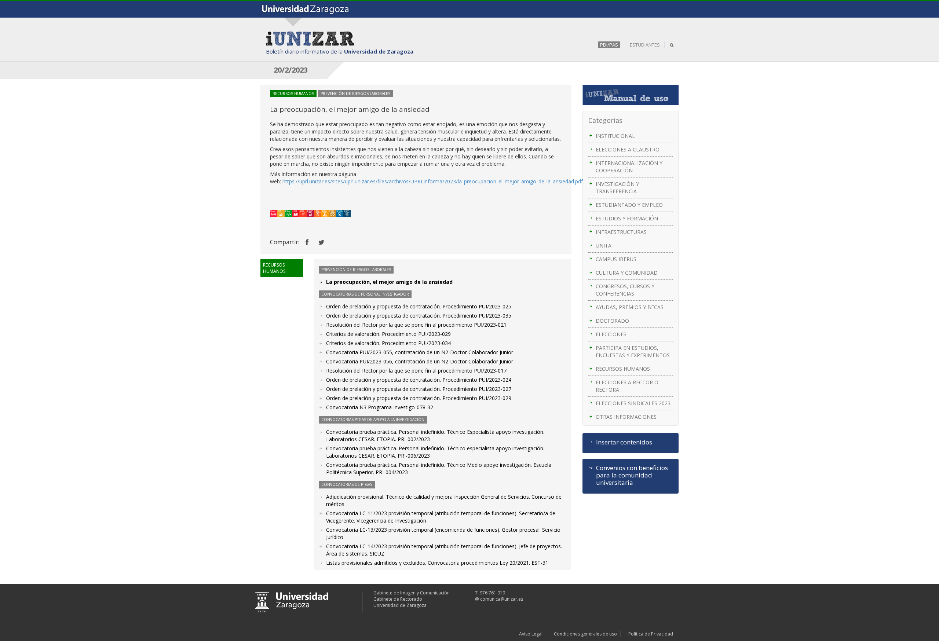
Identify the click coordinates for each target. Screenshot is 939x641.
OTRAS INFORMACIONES (626, 416)
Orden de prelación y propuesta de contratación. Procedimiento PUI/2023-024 (418, 379)
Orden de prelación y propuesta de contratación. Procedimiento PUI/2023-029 (418, 398)
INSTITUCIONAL (615, 135)
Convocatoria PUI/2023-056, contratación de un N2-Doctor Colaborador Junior (419, 361)
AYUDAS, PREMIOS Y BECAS (630, 307)
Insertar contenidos (624, 442)
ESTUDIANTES (645, 44)
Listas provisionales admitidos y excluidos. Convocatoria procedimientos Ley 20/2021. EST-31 (437, 562)
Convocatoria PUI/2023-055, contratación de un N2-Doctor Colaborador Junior (419, 352)
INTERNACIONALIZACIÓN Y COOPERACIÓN (629, 167)
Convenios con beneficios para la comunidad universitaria (632, 475)
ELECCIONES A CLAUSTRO (628, 149)
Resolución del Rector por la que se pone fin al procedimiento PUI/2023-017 (416, 370)
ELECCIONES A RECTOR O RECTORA (627, 386)
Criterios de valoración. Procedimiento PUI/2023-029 (388, 333)
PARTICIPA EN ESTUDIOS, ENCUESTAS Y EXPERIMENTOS (633, 351)
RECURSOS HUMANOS (623, 368)
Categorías (605, 120)
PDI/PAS (609, 44)
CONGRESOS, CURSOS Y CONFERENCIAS (625, 290)
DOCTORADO (612, 320)
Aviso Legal (530, 634)
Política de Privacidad (650, 634)
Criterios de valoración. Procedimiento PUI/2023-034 (388, 343)
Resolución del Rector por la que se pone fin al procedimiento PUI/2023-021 (416, 324)
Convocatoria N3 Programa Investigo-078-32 (379, 407)
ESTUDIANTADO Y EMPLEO (629, 204)
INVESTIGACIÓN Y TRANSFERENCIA (617, 187)
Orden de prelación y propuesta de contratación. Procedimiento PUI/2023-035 (418, 315)
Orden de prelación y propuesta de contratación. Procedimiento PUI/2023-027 (418, 388)
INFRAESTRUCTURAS (621, 231)
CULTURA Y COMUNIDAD (627, 272)
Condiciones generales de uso (585, 634)
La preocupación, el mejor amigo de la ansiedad (389, 281)
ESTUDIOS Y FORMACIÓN (627, 218)
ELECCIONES (611, 334)
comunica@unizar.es (501, 599)
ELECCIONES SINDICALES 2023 (633, 403)
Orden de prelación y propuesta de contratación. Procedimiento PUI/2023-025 (418, 306)
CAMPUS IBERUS (616, 259)
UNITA (603, 245)
